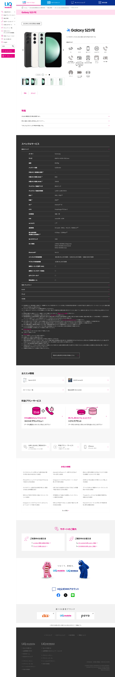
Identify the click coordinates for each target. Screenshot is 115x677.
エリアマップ (53, 315)
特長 (25, 93)
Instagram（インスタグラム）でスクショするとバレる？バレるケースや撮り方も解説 (35, 504)
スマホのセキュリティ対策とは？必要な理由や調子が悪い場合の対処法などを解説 (35, 473)
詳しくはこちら (27, 334)
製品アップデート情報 (62, 313)
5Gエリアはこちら (27, 329)
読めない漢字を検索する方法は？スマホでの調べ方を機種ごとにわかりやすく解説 (95, 473)
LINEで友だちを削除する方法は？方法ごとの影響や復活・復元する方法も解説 (65, 488)
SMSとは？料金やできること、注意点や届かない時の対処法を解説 (65, 504)
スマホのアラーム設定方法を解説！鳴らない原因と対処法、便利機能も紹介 (35, 488)
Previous (23, 50)
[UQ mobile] (8, 5)
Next (63, 50)
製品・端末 (49, 7)
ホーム (25, 7)
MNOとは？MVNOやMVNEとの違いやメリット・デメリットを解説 (35, 496)
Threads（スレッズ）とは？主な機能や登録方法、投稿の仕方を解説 (95, 496)
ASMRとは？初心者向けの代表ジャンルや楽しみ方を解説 (95, 481)
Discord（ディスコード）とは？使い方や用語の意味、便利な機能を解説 (95, 504)
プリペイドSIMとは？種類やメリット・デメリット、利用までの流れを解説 (95, 488)
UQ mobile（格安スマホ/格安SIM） (37, 7)
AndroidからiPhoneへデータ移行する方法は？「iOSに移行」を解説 (65, 473)
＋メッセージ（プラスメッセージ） (69, 319)
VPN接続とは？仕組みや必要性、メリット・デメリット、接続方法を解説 (65, 496)
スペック (33, 93)
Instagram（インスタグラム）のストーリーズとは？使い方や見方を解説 (65, 481)
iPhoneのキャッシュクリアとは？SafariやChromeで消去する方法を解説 (35, 481)
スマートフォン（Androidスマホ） (61, 7)
